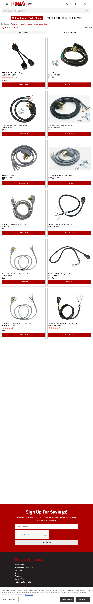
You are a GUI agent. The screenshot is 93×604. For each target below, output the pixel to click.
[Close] (89, 590)
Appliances (14, 24)
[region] (46, 595)
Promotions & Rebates (24, 567)
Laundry (23, 24)
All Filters (24, 32)
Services (18, 570)
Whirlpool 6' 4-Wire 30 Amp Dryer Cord (60, 274)
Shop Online (21, 18)
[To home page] (21, 4)
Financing (18, 576)
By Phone (37, 18)
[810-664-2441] (76, 4)
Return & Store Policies (24, 582)
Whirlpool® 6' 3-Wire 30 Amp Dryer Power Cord (16, 323)
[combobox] (69, 32)
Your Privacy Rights (10, 599)
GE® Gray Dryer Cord (8, 175)
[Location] (67, 4)
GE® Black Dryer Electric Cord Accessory (14, 126)
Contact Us (19, 579)
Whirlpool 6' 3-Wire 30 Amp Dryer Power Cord (16, 274)
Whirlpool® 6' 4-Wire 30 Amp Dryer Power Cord (63, 323)
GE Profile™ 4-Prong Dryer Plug (12, 73)
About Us (18, 573)
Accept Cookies (67, 599)
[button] (7, 4)
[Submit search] (87, 11)
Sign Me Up (46, 542)
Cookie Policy (29, 595)
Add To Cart (23, 84)
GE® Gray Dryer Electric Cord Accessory (60, 175)
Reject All (82, 599)
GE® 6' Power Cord (54, 73)
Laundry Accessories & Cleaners (38, 24)
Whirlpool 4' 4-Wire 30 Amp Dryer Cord (60, 224)
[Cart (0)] (85, 4)
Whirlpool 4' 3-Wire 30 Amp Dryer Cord (14, 224)
